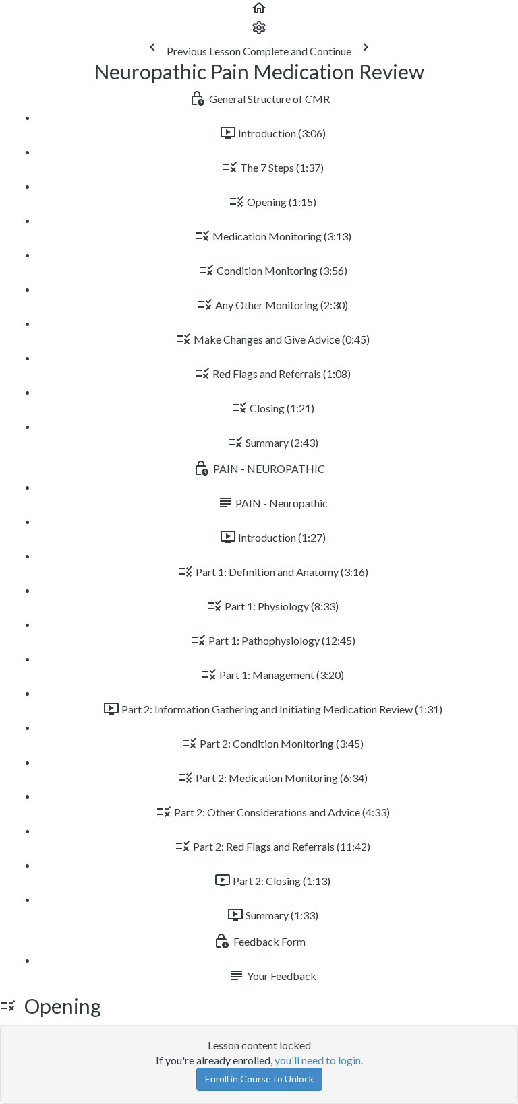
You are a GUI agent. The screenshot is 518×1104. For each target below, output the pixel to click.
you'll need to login (318, 1059)
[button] (259, 11)
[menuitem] (259, 31)
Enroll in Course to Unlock (259, 1078)
